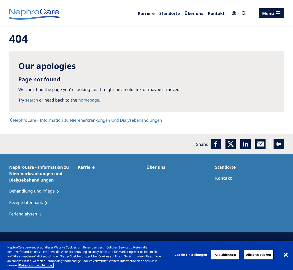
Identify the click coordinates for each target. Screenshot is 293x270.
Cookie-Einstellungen (191, 255)
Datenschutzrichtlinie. (36, 265)
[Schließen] (286, 255)
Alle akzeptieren (258, 255)
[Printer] (279, 144)
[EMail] (260, 144)
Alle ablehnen (225, 255)
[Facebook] (216, 144)
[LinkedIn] (245, 144)
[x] (230, 144)
